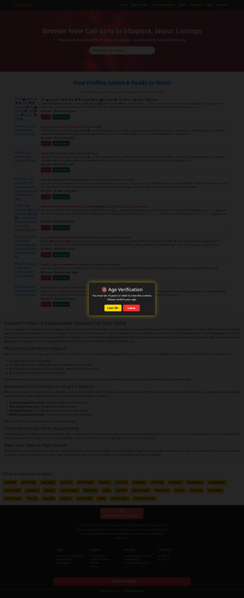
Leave (131, 308)
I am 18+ (113, 308)
